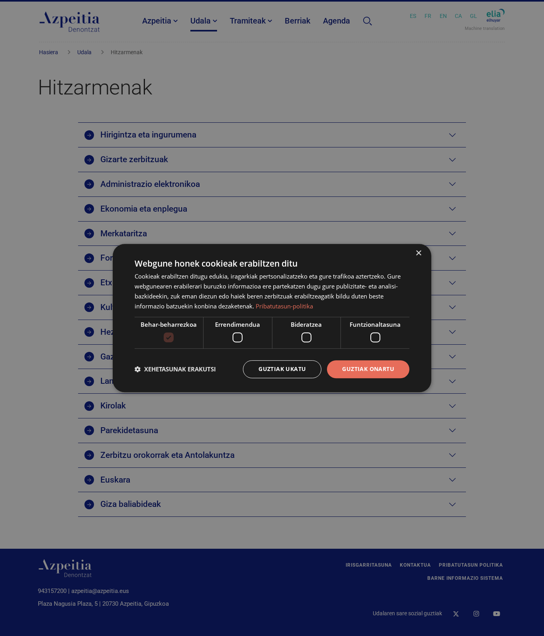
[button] (175, 369)
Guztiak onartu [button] (368, 369)
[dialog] (272, 318)
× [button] (418, 253)
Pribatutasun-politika (284, 306)
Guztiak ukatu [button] (282, 369)
